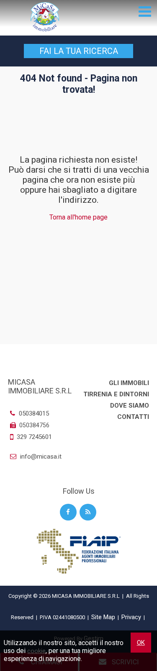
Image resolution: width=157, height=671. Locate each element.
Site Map (103, 617)
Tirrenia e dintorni (116, 394)
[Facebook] (68, 512)
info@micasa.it (40, 456)
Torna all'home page (78, 217)
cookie (36, 651)
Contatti (133, 417)
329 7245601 (34, 437)
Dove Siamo (129, 405)
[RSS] (88, 512)
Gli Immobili (129, 383)
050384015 (33, 413)
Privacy (131, 617)
